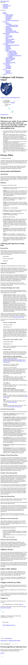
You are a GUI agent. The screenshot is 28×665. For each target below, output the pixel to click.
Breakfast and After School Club (12, 45)
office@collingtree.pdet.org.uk (9, 625)
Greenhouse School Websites (14, 640)
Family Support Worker (10, 62)
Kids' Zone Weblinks (10, 39)
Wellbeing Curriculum (10, 41)
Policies (7, 22)
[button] (4, 100)
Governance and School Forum (12, 20)
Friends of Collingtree (10, 59)
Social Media (8, 68)
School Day (8, 47)
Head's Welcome (9, 15)
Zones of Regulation (10, 42)
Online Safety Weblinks (13, 25)
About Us (5, 13)
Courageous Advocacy (13, 53)
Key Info (5, 21)
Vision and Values (9, 14)
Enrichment (8, 46)
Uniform (7, 49)
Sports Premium (9, 29)
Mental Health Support (10, 57)
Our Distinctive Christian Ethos (14, 55)
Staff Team (8, 19)
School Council (9, 60)
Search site (3, 644)
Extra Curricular (9, 36)
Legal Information (8, 638)
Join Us (4, 69)
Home (4, 12)
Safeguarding (8, 24)
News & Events (6, 63)
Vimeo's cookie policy (12, 402)
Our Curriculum (9, 35)
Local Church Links (12, 54)
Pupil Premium (9, 28)
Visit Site (2, 653)
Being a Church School (10, 50)
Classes (7, 34)
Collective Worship (12, 52)
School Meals (8, 48)
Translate (13, 102)
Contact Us (20, 604)
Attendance (8, 61)
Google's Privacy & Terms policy (15, 406)
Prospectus (8, 71)
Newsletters (5, 7)
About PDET (8, 17)
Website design (4, 640)
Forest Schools (9, 40)
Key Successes (9, 18)
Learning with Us (6, 33)
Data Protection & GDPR (11, 31)
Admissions (5, 4)
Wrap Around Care (7, 5)
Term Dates (5, 6)
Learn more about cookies (19, 316)
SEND (7, 38)
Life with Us (5, 43)
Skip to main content (5, 1)
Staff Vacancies (9, 73)
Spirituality (10, 56)
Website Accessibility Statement (12, 32)
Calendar (7, 64)
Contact (4, 74)
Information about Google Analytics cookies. (12, 359)
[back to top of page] (1, 642)
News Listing (8, 66)
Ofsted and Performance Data (12, 26)
